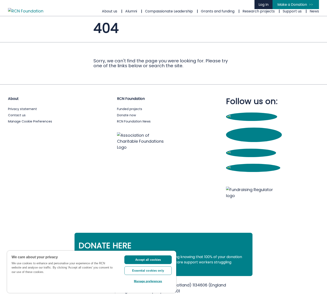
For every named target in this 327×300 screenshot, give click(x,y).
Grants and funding (217, 11)
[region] (91, 272)
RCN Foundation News (134, 121)
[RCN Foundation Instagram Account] (254, 137)
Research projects (258, 11)
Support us (292, 11)
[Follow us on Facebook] (251, 117)
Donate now (126, 115)
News (314, 11)
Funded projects (129, 109)
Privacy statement (22, 109)
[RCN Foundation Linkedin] (253, 168)
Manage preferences (148, 281)
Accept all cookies (148, 259)
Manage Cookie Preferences (30, 121)
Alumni (131, 11)
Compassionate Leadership (169, 11)
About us (109, 11)
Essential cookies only (148, 270)
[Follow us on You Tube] (251, 153)
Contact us (17, 115)
